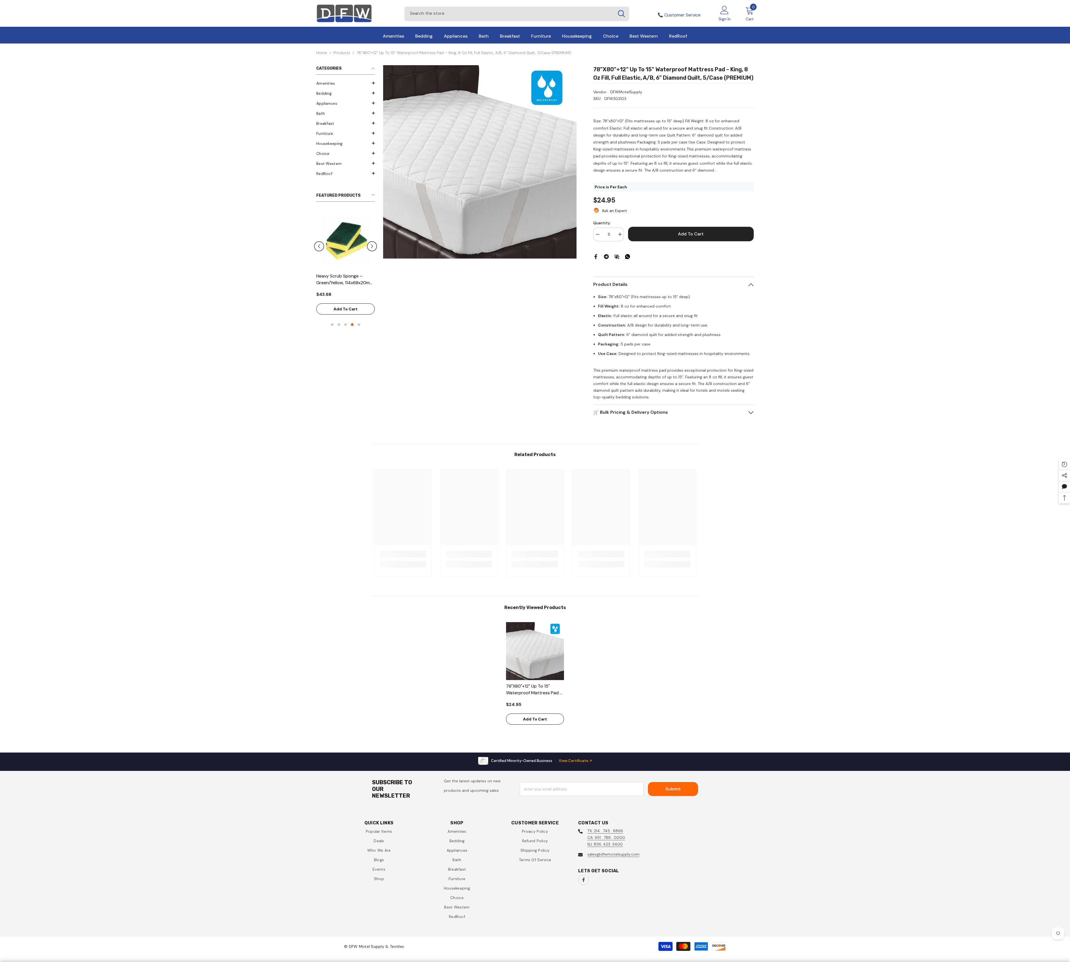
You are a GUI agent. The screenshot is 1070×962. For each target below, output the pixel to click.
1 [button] (332, 317)
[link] (403, 554)
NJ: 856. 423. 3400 (605, 844)
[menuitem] (345, 83)
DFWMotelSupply (626, 91)
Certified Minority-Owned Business (541, 760)
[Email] (616, 256)
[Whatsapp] (627, 256)
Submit (673, 789)
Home (321, 52)
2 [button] (338, 317)
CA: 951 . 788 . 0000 (606, 837)
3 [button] (345, 317)
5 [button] (359, 317)
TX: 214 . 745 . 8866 (605, 830)
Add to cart (346, 302)
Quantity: (602, 222)
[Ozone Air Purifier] (345, 240)
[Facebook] (595, 256)
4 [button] (352, 317)
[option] (345, 262)
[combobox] (509, 13)
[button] (345, 83)
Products (342, 52)
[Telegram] (606, 256)
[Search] (517, 13)
